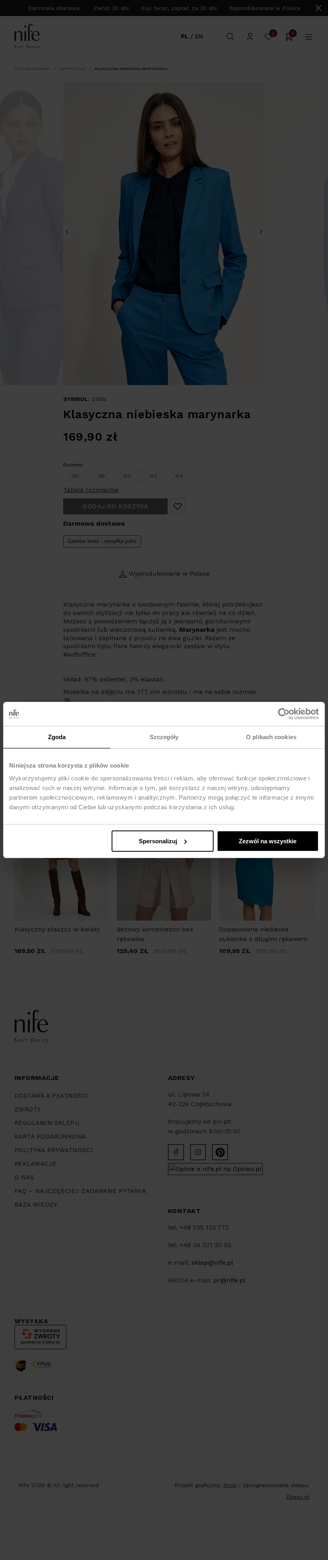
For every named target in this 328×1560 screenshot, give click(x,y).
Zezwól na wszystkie (267, 841)
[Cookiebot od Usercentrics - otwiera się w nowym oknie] (284, 714)
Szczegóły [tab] (164, 737)
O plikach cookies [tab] (271, 737)
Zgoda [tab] (57, 737)
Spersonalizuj (158, 841)
